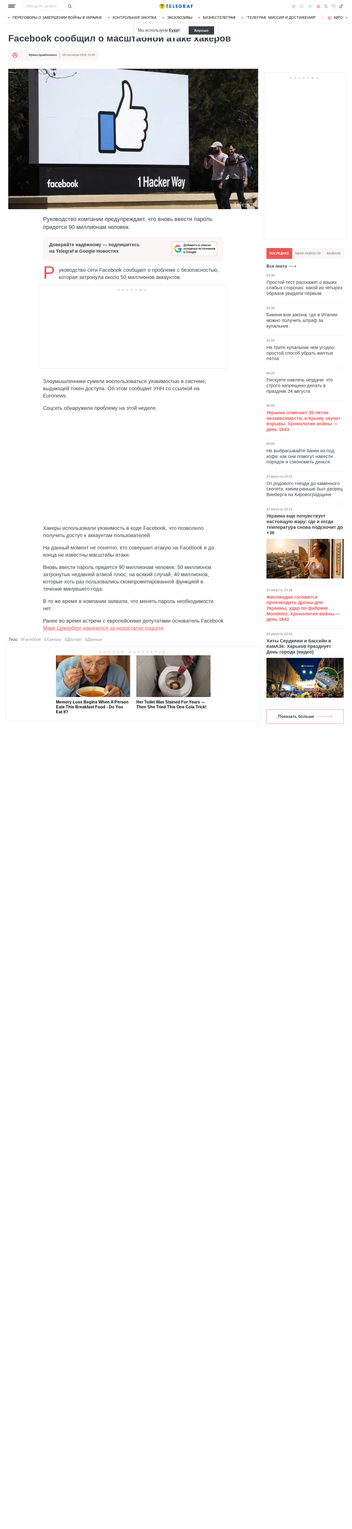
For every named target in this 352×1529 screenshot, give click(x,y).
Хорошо (201, 30)
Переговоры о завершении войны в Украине (57, 17)
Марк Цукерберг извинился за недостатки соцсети (103, 628)
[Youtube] (318, 6)
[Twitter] (326, 6)
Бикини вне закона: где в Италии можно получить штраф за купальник (301, 320)
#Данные (93, 639)
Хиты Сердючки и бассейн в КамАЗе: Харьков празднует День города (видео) (298, 646)
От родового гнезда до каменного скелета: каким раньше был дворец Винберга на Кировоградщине (304, 489)
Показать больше (296, 716)
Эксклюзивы (179, 17)
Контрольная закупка (134, 17)
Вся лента (276, 266)
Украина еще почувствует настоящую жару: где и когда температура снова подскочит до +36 (304, 524)
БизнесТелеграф (219, 17)
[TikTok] (341, 6)
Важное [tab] (334, 253)
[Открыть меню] (11, 6)
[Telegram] (310, 6)
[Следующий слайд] (347, 18)
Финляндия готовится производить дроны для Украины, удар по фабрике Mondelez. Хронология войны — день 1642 (303, 608)
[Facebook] (293, 6)
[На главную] (176, 6)
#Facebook (30, 639)
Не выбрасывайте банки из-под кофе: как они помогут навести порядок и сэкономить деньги (300, 456)
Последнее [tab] (279, 253)
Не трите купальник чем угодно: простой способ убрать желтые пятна (300, 353)
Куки (173, 30)
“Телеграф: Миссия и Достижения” (281, 17)
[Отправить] (69, 6)
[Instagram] (333, 6)
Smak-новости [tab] (308, 253)
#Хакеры (52, 639)
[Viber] (301, 6)
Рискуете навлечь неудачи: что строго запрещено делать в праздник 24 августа (299, 386)
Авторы (341, 17)
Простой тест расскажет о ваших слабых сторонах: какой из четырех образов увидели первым (304, 288)
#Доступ (73, 639)
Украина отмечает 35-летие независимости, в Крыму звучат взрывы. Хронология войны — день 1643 (303, 421)
